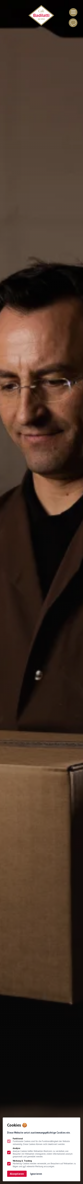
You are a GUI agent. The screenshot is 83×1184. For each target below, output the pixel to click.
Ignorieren (36, 1173)
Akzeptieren (17, 1173)
